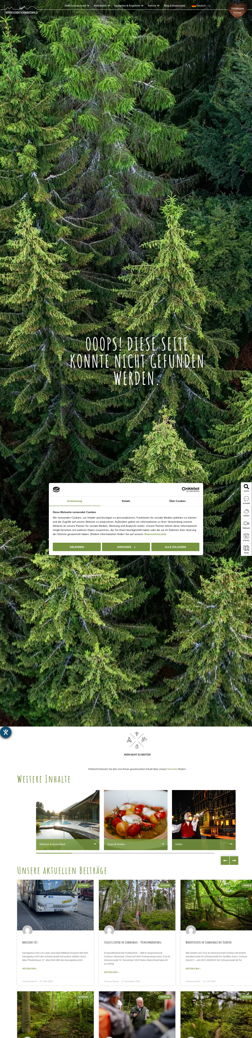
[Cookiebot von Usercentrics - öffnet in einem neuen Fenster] (184, 489)
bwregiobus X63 (30, 942)
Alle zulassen (175, 546)
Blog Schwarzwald (174, 5)
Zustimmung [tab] (74, 500)
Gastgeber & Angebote (127, 5)
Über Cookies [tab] (177, 500)
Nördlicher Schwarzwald (18, 14)
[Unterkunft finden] (237, 19)
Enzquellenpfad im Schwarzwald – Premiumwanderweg (132, 942)
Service (152, 5)
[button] (225, 860)
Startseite (172, 769)
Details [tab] (126, 500)
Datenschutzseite (155, 533)
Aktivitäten (100, 5)
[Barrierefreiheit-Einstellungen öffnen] (5, 732)
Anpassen (124, 546)
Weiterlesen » (29, 968)
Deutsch (201, 5)
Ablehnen (77, 546)
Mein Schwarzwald (75, 5)
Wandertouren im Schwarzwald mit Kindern (209, 942)
